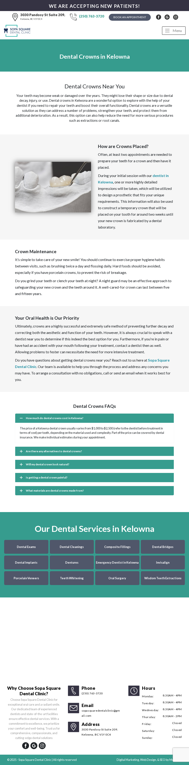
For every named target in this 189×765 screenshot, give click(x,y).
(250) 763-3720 (91, 16)
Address (100, 729)
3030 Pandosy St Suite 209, (42, 16)
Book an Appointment (129, 17)
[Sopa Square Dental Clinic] (17, 30)
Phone (92, 690)
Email (101, 710)
